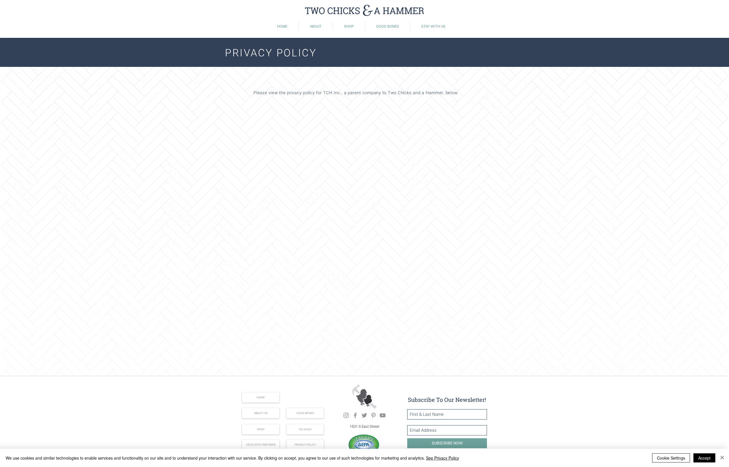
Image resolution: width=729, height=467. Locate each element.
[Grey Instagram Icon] (346, 415)
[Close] (722, 457)
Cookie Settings (671, 458)
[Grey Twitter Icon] (364, 415)
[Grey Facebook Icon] (355, 415)
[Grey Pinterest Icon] (373, 415)
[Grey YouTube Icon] (382, 415)
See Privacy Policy (442, 458)
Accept (704, 458)
